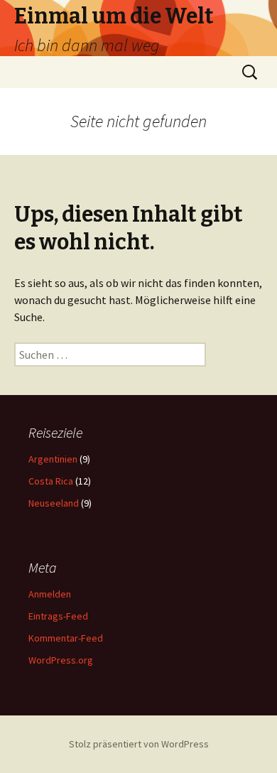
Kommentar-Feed (65, 638)
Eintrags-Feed (58, 616)
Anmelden (49, 594)
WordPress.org (60, 660)
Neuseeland (53, 503)
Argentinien (52, 459)
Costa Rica (50, 481)
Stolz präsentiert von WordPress (139, 743)
